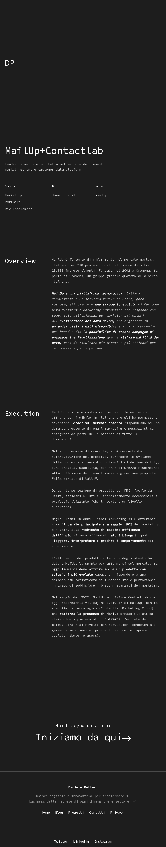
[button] (157, 63)
